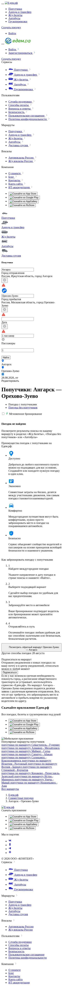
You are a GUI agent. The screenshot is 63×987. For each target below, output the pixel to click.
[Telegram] (10, 848)
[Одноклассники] (10, 844)
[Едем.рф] (11, 2)
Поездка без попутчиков (22, 407)
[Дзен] (10, 852)
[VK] (10, 841)
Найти (6, 357)
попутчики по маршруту (30, 744)
